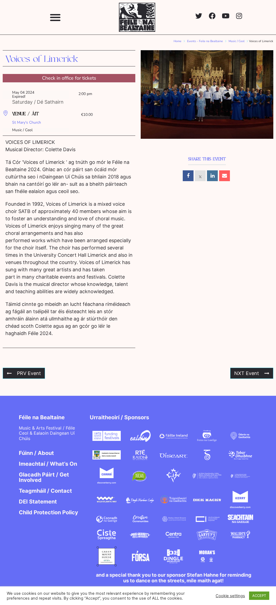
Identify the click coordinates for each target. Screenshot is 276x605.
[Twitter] (198, 16)
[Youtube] (225, 16)
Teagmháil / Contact (45, 491)
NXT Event (246, 373)
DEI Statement (38, 501)
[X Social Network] (200, 175)
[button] (55, 17)
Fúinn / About (36, 453)
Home (177, 41)
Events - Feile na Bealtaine (205, 41)
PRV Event (29, 373)
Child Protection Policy (48, 512)
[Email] (224, 175)
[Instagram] (239, 16)
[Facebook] (212, 16)
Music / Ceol (236, 41)
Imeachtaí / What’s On (48, 464)
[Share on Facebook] (188, 175)
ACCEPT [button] (259, 595)
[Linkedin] (212, 175)
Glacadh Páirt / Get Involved (44, 477)
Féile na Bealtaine (42, 417)
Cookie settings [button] (230, 595)
